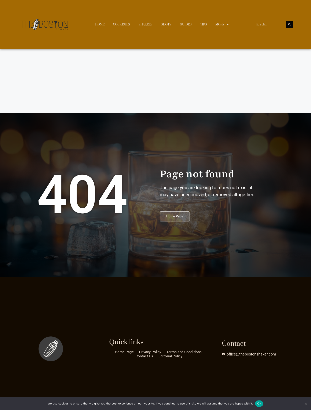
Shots (166, 25)
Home (100, 25)
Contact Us (144, 356)
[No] (306, 404)
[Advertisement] (155, 81)
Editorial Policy (170, 356)
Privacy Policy (150, 352)
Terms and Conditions (184, 352)
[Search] (289, 24)
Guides (186, 25)
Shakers (146, 25)
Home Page (124, 352)
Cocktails (121, 25)
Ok (259, 403)
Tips (203, 25)
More (219, 25)
